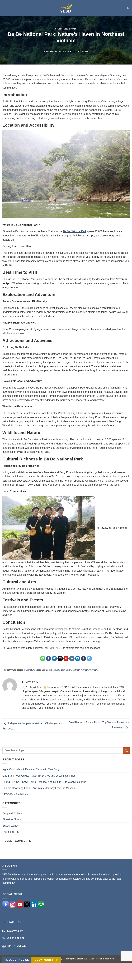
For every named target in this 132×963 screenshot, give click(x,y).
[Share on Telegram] (89, 658)
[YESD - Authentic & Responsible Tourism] (66, 8)
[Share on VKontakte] (72, 658)
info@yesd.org (15, 931)
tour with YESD (53, 648)
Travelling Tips (10, 831)
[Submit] (126, 750)
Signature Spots (66, 29)
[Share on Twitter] (54, 658)
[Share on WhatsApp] (42, 658)
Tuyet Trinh (81, 51)
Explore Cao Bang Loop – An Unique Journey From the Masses (38, 788)
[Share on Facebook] (48, 658)
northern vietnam (80, 670)
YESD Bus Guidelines (15, 794)
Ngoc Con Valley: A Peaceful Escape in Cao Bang (31, 769)
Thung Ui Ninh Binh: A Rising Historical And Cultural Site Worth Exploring (44, 782)
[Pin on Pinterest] (66, 658)
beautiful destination (61, 670)
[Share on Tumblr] (83, 658)
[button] (4, 8)
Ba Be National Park (74, 231)
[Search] (128, 8)
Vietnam (93, 670)
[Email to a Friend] (60, 658)
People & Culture (12, 813)
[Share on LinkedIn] (77, 658)
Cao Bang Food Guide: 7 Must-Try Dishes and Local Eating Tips (38, 775)
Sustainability (10, 825)
